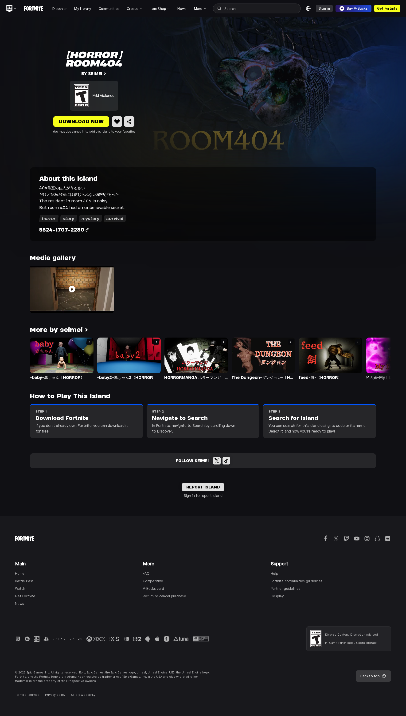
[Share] (129, 121)
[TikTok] (226, 460)
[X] (217, 460)
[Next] (378, 358)
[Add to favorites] (117, 121)
